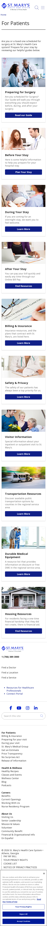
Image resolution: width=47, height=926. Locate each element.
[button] (43, 7)
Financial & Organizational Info (18, 834)
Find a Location (10, 672)
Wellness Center (10, 778)
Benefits (6, 795)
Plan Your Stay (23, 172)
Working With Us (11, 802)
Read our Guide (23, 115)
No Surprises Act (11, 757)
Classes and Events (12, 774)
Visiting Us (7, 817)
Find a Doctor (9, 667)
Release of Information (14, 760)
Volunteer (7, 827)
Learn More (23, 229)
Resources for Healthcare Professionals (20, 689)
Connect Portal (15, 693)
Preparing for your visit (14, 739)
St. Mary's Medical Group (15, 746)
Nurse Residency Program (15, 806)
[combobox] (23, 715)
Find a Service (9, 677)
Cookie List (10, 863)
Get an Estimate (10, 750)
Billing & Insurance (12, 735)
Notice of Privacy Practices (20, 867)
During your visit (11, 743)
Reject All (23, 914)
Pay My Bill (10, 856)
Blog (4, 781)
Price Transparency (12, 753)
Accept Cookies (23, 921)
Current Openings (11, 799)
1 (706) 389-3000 (10, 656)
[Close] (44, 873)
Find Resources (23, 285)
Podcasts (6, 785)
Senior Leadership (11, 820)
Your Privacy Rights (16, 859)
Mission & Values (11, 824)
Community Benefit (12, 831)
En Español (7, 838)
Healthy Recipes (10, 771)
